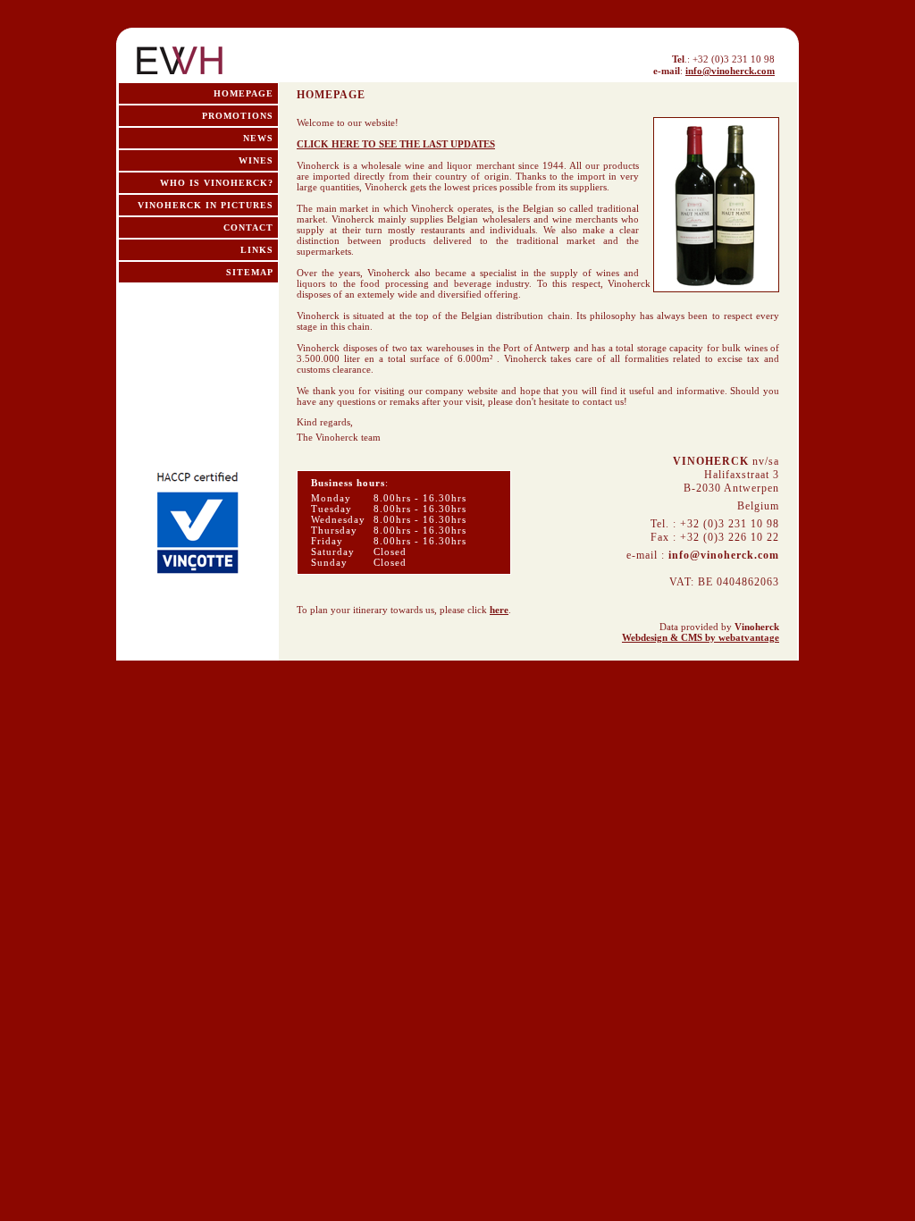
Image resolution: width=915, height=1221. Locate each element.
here (499, 609)
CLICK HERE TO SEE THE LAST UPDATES (396, 144)
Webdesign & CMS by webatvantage (700, 637)
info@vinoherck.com (730, 70)
